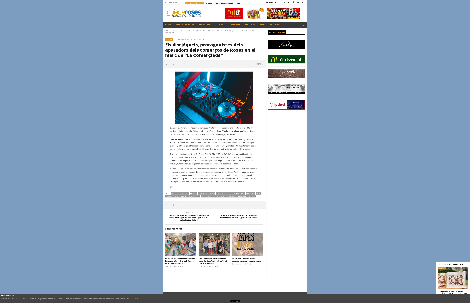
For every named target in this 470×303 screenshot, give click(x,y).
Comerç (193, 193)
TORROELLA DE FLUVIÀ (194, 2)
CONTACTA (271, 2)
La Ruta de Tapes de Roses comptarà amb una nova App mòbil (247, 259)
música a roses (208, 196)
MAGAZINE (274, 25)
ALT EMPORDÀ (205, 25)
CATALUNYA (250, 25)
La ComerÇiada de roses (190, 196)
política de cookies (132, 299)
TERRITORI (235, 25)
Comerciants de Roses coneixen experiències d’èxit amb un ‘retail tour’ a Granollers (213, 260)
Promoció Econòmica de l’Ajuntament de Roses (236, 196)
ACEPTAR (235, 301)
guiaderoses (197, 39)
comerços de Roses (207, 193)
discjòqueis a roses (236, 193)
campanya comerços (179, 193)
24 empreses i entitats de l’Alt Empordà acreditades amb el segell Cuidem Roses (238, 215)
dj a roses (250, 193)
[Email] (298, 2)
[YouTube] (284, 2)
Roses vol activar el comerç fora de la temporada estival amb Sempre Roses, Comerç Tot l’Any (180, 260)
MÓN (262, 25)
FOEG (258, 193)
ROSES (168, 25)
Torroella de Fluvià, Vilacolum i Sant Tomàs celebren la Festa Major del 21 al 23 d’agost (223, 2)
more (259, 64)
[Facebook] (280, 2)
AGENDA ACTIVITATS (185, 25)
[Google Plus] (293, 2)
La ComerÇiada (172, 196)
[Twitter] (289, 2)
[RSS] (302, 2)
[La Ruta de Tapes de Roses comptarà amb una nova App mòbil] (247, 244)
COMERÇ (182, 31)
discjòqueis (221, 193)
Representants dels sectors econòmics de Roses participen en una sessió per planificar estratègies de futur (189, 216)
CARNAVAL (221, 25)
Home (167, 31)
